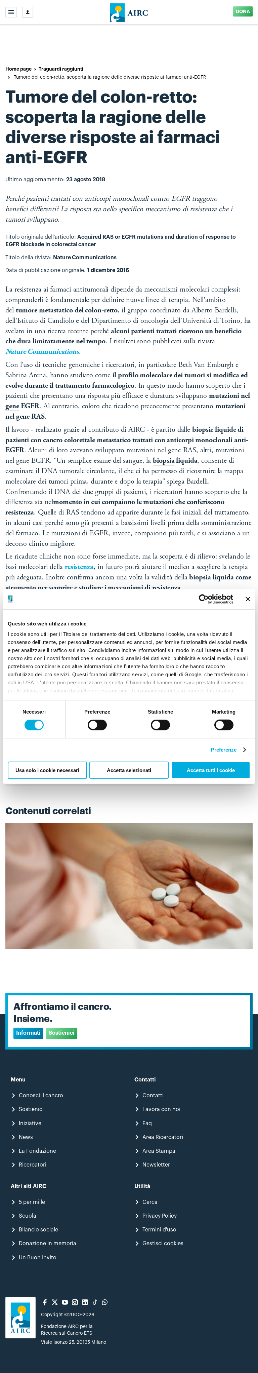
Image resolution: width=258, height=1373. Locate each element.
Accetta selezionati (129, 770)
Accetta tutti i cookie (211, 770)
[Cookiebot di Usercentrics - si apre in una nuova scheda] (203, 599)
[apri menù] (11, 12)
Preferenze (224, 750)
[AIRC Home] (129, 12)
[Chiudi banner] (248, 599)
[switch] (97, 725)
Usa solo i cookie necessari (47, 770)
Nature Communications (42, 352)
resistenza (79, 567)
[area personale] (27, 12)
